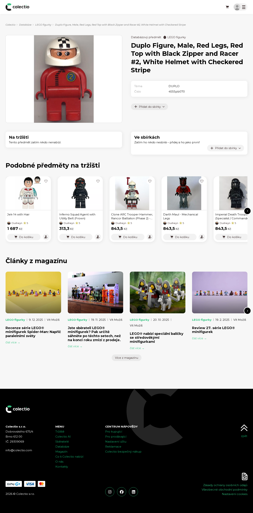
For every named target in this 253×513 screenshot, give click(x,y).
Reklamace (113, 446)
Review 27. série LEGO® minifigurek (213, 330)
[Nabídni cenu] (46, 237)
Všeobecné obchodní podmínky (224, 489)
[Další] (247, 211)
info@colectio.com (19, 450)
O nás (59, 461)
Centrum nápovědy (121, 426)
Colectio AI (63, 436)
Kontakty (61, 466)
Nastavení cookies (234, 494)
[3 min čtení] (95, 292)
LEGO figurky (43, 24)
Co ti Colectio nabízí (69, 456)
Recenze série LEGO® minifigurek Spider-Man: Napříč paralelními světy (33, 332)
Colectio (10, 24)
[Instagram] (109, 491)
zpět (244, 436)
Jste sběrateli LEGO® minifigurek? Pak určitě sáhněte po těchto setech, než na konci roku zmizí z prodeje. (94, 334)
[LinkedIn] (133, 491)
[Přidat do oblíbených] (46, 181)
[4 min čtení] (33, 292)
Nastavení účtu (115, 441)
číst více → (13, 342)
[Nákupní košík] (227, 7)
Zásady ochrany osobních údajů (225, 485)
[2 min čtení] (157, 292)
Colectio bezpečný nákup (123, 451)
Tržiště (59, 431)
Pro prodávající (115, 436)
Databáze (25, 24)
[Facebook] (121, 491)
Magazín (61, 451)
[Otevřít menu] (240, 7)
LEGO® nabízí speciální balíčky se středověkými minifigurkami (156, 338)
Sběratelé (62, 441)
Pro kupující (113, 431)
